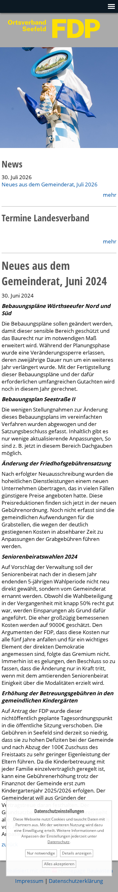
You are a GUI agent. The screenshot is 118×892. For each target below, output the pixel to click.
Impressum (29, 880)
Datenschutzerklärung (76, 880)
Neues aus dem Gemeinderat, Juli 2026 (50, 184)
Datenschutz (59, 841)
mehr (109, 194)
